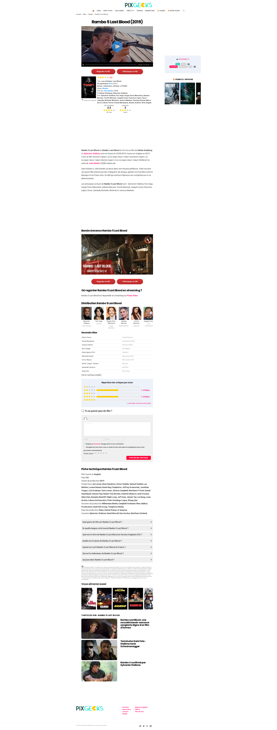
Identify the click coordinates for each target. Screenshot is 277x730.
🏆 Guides (161, 11)
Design (140, 11)
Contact (125, 711)
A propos (125, 707)
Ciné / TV (130, 11)
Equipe (124, 714)
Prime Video (132, 295)
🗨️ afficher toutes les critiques (139, 403)
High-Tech (107, 11)
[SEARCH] (184, 10)
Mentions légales (141, 707)
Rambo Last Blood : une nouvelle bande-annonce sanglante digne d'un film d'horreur (134, 623)
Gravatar (97, 444)
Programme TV (184, 59)
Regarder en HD (103, 71)
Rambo (90, 14)
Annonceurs (126, 709)
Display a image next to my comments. (105, 444)
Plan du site (139, 711)
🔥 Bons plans (174, 11)
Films (84, 14)
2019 (110, 84)
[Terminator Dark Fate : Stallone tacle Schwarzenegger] (99, 650)
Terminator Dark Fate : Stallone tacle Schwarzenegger (132, 644)
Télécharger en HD (130, 71)
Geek (99, 11)
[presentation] (151, 313)
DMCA (137, 709)
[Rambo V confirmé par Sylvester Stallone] (99, 671)
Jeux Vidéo (119, 11)
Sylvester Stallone (92, 153)
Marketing (150, 11)
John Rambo (108, 91)
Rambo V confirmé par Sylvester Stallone (133, 664)
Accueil (78, 14)
